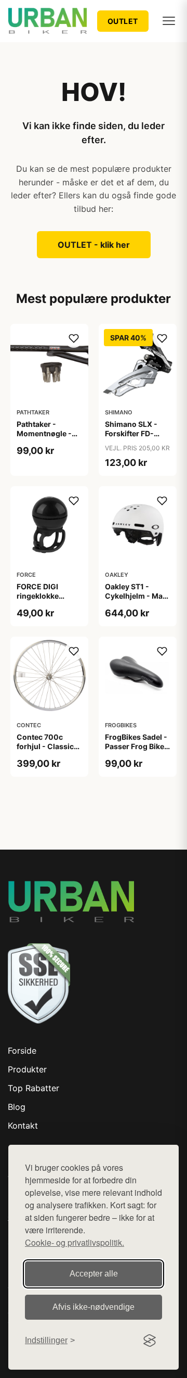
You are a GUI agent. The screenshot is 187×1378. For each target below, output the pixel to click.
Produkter (27, 1069)
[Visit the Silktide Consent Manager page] (149, 1340)
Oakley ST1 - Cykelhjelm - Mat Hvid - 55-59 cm (135, 596)
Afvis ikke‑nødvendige (93, 1307)
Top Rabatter (33, 1088)
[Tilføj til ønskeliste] (73, 338)
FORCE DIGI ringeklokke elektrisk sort (40, 596)
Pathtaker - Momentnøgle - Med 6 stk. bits (44, 433)
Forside (22, 1050)
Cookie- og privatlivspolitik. (74, 1242)
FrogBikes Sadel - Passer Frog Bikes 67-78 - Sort (136, 746)
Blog (16, 1107)
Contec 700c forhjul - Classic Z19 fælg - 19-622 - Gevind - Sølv (48, 751)
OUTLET (123, 21)
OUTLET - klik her (94, 244)
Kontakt (23, 1125)
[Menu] (168, 20)
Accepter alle (94, 1273)
